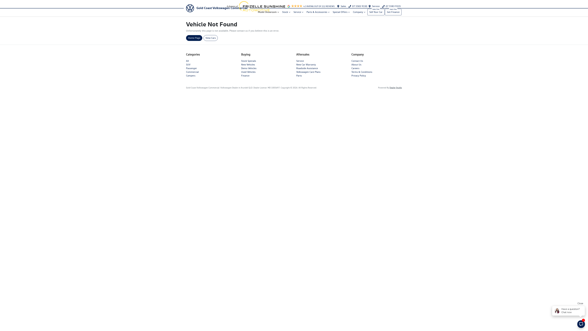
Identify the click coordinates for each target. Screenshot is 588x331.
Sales (343, 6)
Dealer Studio (396, 87)
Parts (299, 75)
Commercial (192, 71)
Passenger (191, 68)
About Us (356, 64)
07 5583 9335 (393, 6)
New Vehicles (248, 64)
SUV (188, 64)
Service (376, 6)
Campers (190, 75)
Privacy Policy (358, 75)
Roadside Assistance (307, 68)
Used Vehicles (248, 71)
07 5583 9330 (359, 6)
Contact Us (357, 60)
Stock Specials (248, 60)
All (187, 60)
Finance (245, 75)
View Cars (210, 37)
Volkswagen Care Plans (308, 71)
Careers (355, 68)
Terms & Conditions (361, 71)
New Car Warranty (306, 64)
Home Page (194, 37)
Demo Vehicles (248, 68)
